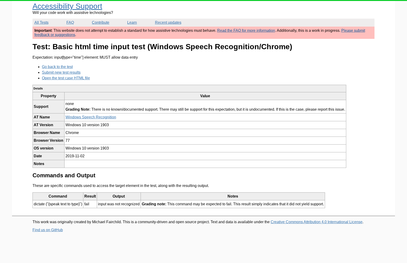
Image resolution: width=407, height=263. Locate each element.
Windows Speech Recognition (90, 117)
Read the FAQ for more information (246, 30)
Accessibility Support (67, 6)
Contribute (100, 22)
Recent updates (168, 22)
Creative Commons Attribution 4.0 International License (316, 222)
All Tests (41, 22)
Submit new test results (61, 72)
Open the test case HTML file (66, 78)
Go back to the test (57, 67)
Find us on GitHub (48, 230)
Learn (132, 22)
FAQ (70, 22)
